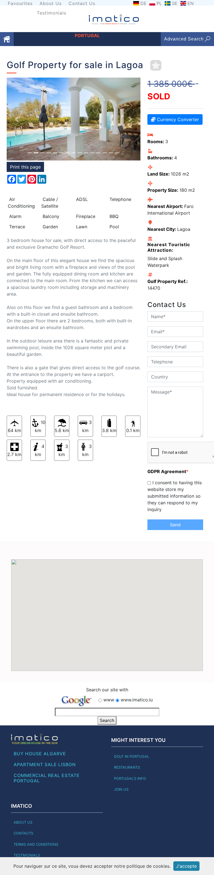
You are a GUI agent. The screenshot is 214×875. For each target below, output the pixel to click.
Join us (121, 789)
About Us (51, 3)
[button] (17, 119)
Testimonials (51, 13)
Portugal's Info (130, 778)
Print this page (25, 167)
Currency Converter (177, 119)
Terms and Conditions (36, 844)
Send (175, 525)
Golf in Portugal (131, 756)
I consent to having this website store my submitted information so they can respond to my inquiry (174, 496)
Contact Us (82, 3)
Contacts (23, 833)
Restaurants (127, 767)
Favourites (20, 3)
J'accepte (186, 866)
